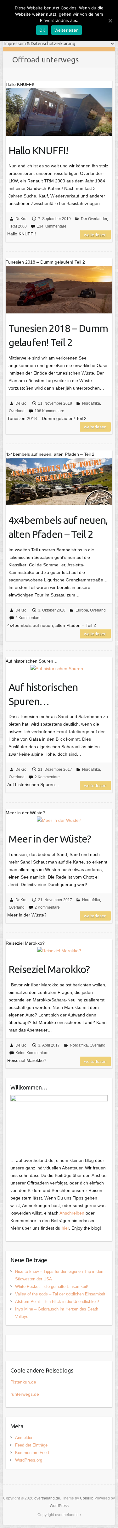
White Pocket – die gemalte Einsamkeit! (51, 1286)
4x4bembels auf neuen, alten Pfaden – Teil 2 (58, 527)
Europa (82, 610)
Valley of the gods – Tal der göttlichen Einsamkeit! (61, 1294)
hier (65, 1228)
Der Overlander (94, 219)
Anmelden (24, 1437)
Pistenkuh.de (23, 1381)
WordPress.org (28, 1460)
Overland (17, 411)
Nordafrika (91, 403)
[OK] (110, 21)
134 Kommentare (51, 226)
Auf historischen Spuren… (43, 694)
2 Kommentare (28, 618)
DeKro (20, 219)
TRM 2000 (18, 226)
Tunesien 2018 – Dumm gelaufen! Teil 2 (58, 335)
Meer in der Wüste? (49, 838)
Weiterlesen (95, 234)
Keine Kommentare (31, 1053)
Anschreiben (71, 1213)
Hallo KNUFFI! (38, 150)
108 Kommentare (49, 411)
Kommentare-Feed (32, 1452)
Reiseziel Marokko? (49, 969)
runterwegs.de (24, 1394)
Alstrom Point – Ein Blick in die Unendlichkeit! (57, 1301)
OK (42, 30)
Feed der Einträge (31, 1445)
